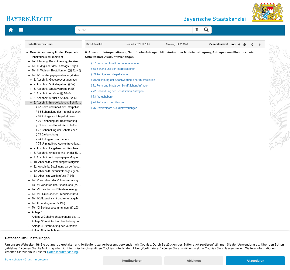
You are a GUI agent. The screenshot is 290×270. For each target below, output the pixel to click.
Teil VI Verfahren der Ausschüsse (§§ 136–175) (61, 184)
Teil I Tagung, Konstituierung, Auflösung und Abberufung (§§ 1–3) (71, 61)
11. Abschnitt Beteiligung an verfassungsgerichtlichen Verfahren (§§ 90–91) (80, 166)
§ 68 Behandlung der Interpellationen (58, 111)
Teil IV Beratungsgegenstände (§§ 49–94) (57, 75)
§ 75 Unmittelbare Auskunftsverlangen (59, 143)
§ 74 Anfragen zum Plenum (52, 139)
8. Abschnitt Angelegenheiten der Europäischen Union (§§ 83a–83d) (75, 152)
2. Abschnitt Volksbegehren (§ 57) (54, 84)
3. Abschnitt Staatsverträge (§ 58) (54, 88)
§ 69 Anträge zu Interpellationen (55, 116)
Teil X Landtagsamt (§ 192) (48, 203)
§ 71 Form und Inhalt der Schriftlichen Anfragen (65, 125)
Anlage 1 (37, 212)
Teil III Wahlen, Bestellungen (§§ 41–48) (56, 70)
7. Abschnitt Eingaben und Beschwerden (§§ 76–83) (65, 148)
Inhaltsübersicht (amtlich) (47, 56)
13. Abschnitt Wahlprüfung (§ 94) (54, 175)
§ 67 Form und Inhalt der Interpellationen (60, 107)
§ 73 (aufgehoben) (47, 134)
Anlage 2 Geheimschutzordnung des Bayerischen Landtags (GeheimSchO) (78, 216)
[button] (27, 52)
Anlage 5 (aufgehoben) (45, 230)
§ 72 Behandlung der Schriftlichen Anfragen (62, 130)
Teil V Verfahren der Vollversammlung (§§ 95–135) (62, 180)
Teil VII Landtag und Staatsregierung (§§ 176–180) (62, 189)
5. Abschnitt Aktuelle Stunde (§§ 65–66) (58, 97)
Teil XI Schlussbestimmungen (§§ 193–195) (58, 207)
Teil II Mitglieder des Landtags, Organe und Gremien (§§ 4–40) (70, 66)
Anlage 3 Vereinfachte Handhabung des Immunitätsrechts (67, 221)
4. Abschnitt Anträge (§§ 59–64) (53, 93)
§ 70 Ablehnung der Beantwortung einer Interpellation (68, 120)
